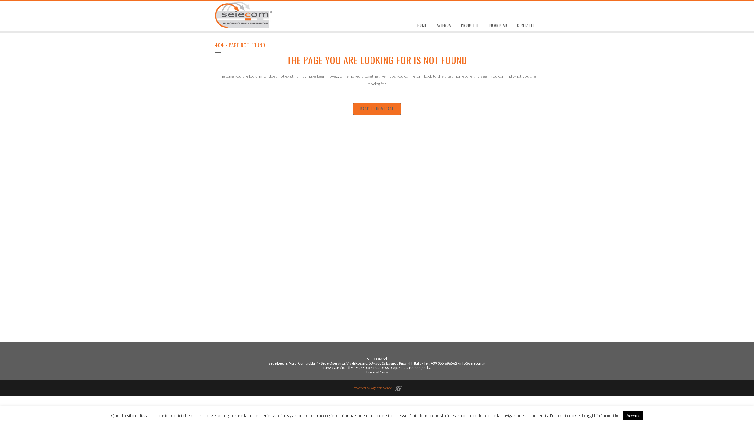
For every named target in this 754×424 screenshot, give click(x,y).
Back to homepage (377, 109)
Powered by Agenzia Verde (372, 388)
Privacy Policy (377, 372)
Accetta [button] (633, 415)
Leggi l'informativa (601, 415)
